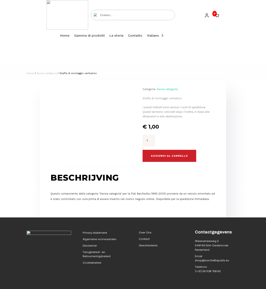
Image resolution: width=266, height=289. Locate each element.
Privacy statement (95, 233)
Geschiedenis (148, 245)
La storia (116, 35)
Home (65, 35)
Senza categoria (47, 73)
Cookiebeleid (92, 263)
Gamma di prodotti (89, 35)
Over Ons (145, 232)
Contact (144, 239)
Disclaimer (90, 246)
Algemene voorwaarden (99, 239)
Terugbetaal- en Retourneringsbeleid (97, 254)
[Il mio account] (206, 15)
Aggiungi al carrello (169, 155)
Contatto (135, 35)
